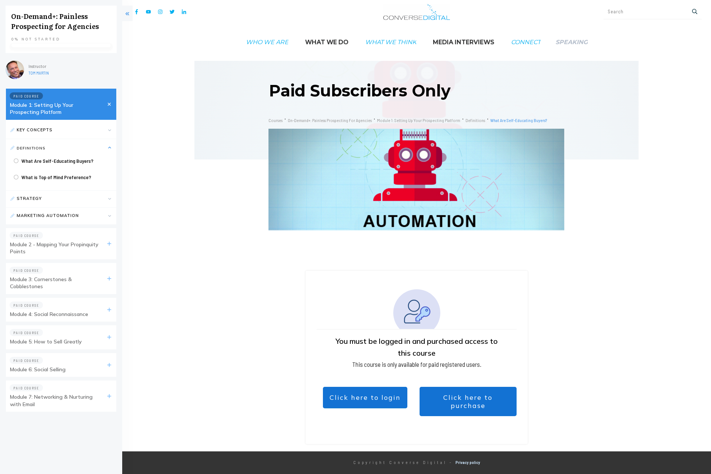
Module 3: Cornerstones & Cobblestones (41, 283)
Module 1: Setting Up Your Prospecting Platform (41, 109)
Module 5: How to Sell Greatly (46, 341)
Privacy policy (467, 462)
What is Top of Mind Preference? (56, 177)
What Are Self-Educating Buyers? (57, 161)
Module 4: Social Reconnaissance (49, 314)
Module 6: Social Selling (38, 369)
